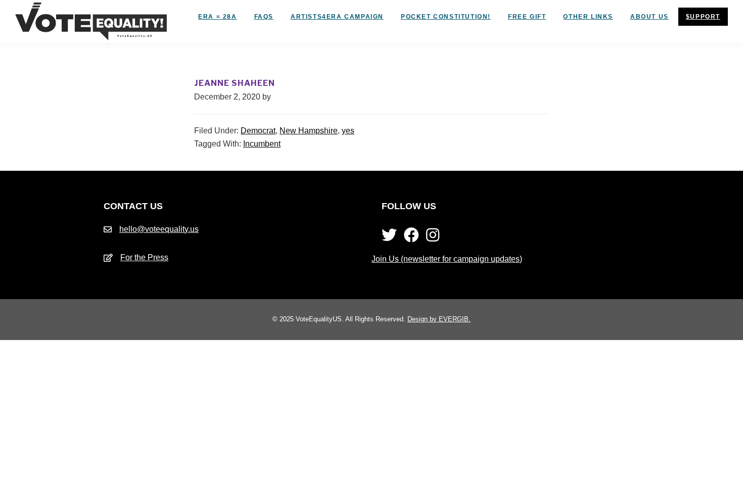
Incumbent (262, 143)
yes (348, 130)
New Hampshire (309, 130)
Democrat (258, 130)
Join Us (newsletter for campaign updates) (447, 259)
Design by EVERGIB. (439, 319)
